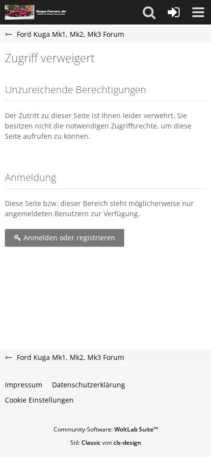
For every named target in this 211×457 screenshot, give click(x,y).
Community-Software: (105, 429)
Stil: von (105, 442)
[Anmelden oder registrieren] (174, 12)
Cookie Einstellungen (39, 400)
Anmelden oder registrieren (68, 237)
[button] (149, 12)
